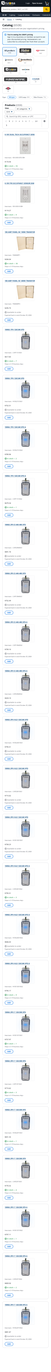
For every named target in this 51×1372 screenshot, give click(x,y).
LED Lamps (24, 97)
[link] (19, 19)
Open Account (37, 3)
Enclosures (36, 15)
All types (12, 97)
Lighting (12, 15)
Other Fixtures (40, 97)
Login (28, 3)
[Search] (46, 9)
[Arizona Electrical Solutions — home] (8, 3)
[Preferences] (44, 121)
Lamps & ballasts (24, 15)
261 (36, 121)
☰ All (4, 15)
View (7, 108)
